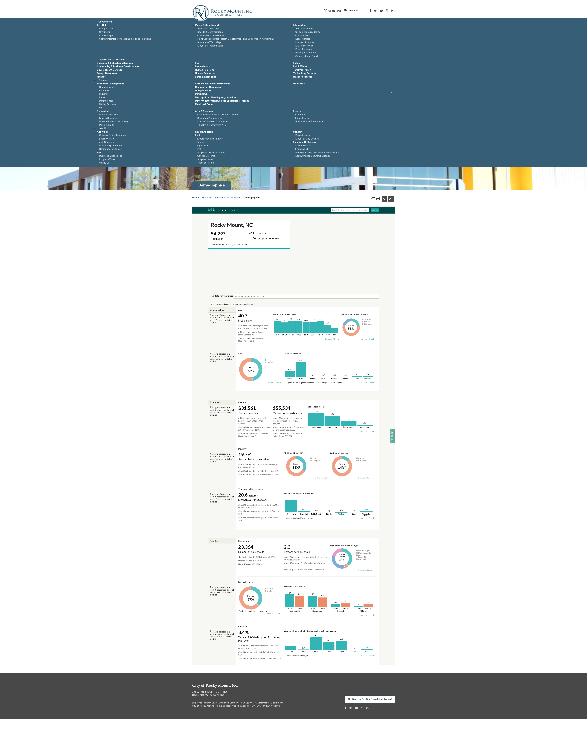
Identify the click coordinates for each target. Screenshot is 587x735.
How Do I (103, 128)
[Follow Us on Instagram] (387, 11)
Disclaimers (277, 703)
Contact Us (334, 11)
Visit (100, 108)
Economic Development (228, 198)
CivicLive (256, 706)
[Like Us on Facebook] (370, 11)
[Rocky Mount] (222, 13)
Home (195, 198)
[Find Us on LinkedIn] (392, 11)
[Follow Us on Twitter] (375, 11)
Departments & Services (111, 60)
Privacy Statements (259, 703)
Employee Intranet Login (204, 703)
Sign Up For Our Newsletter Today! (372, 699)
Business (103, 80)
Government (105, 22)
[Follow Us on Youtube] (381, 11)
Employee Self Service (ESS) (233, 703)
